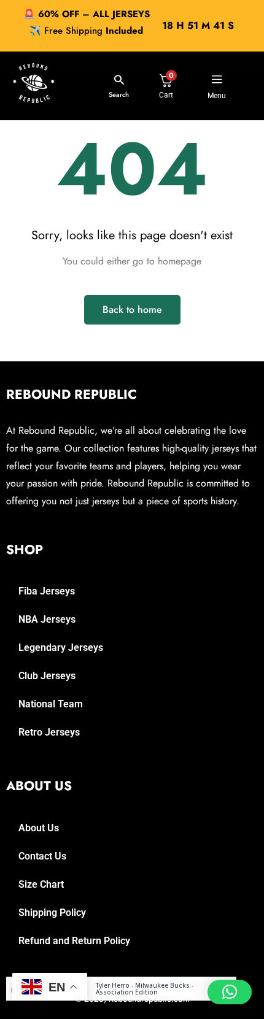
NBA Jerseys (47, 619)
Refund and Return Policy (74, 941)
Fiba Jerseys (46, 591)
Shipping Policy (52, 912)
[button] (230, 992)
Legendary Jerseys (60, 647)
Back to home (132, 309)
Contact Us (42, 856)
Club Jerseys (47, 676)
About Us (38, 828)
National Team (50, 704)
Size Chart (41, 884)
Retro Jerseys (49, 732)
